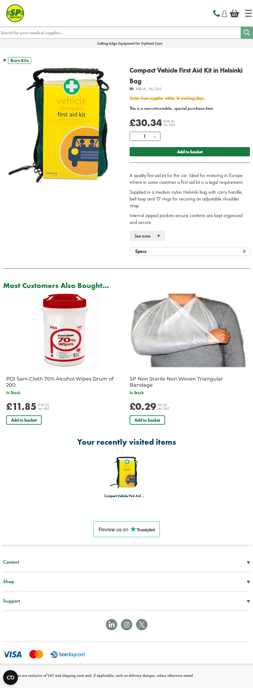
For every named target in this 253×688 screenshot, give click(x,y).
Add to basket (190, 151)
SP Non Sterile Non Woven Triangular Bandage (176, 382)
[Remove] (134, 136)
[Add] (154, 136)
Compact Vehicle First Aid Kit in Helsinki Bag (125, 496)
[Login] (224, 12)
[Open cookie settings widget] (10, 677)
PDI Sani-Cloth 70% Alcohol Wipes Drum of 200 (60, 382)
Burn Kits (19, 60)
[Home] (248, 13)
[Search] (247, 33)
